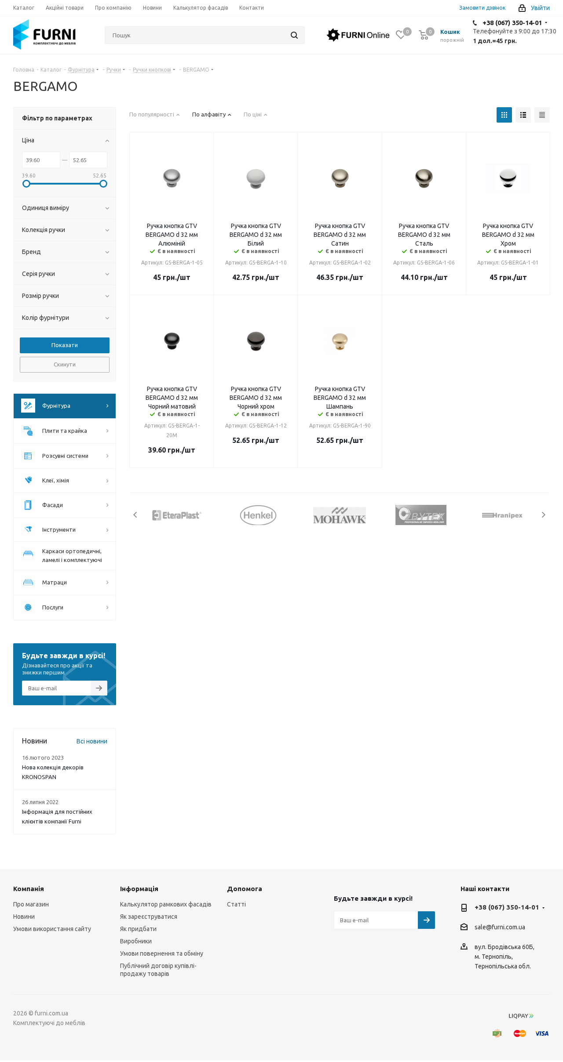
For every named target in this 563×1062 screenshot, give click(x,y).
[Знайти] (294, 35)
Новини (24, 916)
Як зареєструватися (148, 916)
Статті (236, 904)
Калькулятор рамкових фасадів (166, 904)
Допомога (244, 888)
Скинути (65, 364)
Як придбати (138, 928)
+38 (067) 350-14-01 (512, 22)
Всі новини (92, 741)
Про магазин (31, 904)
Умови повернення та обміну (161, 953)
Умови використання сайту (52, 928)
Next (543, 514)
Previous (135, 514)
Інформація (139, 888)
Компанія (28, 888)
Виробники (136, 941)
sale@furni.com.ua (500, 927)
